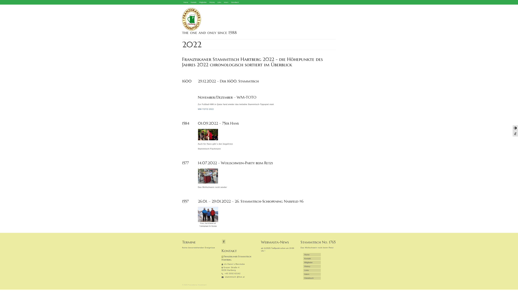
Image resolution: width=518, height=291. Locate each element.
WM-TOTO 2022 (206, 109)
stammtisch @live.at (234, 277)
